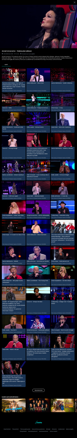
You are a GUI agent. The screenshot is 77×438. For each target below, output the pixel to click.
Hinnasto (54, 429)
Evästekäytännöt (33, 431)
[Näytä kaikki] (38, 405)
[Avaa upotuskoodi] (74, 7)
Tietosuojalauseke (25, 429)
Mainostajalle (69, 429)
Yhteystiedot (23, 431)
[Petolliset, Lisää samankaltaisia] (38, 405)
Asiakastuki (61, 429)
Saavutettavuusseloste (38, 429)
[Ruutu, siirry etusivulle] (38, 422)
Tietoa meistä (53, 431)
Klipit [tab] (6, 64)
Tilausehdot (15, 429)
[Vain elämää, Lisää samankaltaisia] (14, 405)
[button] (38, 26)
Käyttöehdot (7, 429)
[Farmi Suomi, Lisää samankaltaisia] (63, 405)
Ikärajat (48, 429)
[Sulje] (74, 2)
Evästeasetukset (43, 431)
